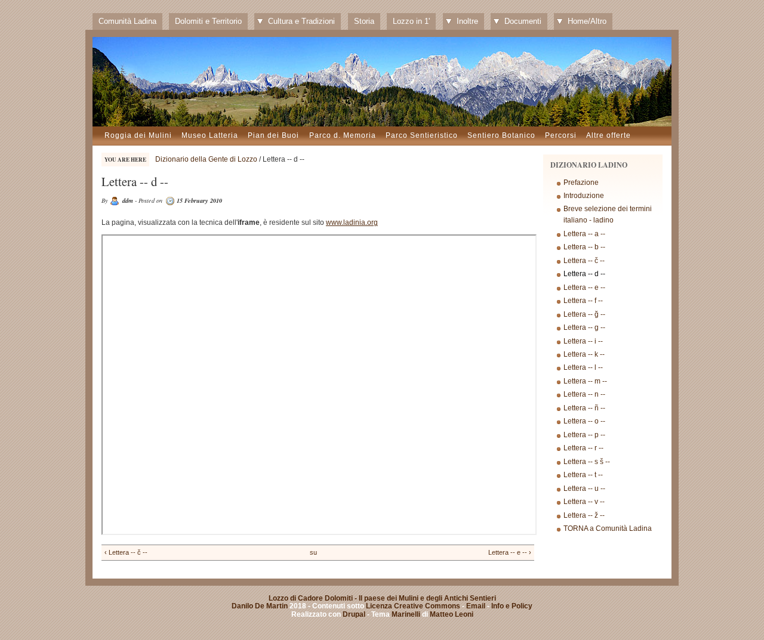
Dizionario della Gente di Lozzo (206, 159)
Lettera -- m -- (585, 381)
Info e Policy (511, 606)
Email (475, 606)
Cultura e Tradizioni (301, 21)
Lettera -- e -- (584, 287)
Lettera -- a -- (584, 234)
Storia (364, 21)
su (313, 552)
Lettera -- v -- (584, 501)
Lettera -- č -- (584, 260)
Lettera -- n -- (584, 394)
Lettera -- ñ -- (584, 408)
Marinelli (406, 614)
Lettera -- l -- (583, 367)
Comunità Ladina (127, 21)
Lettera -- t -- (583, 475)
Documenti (522, 21)
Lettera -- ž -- (584, 515)
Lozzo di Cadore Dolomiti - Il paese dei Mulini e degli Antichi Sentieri (382, 598)
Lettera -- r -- (583, 448)
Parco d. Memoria (342, 135)
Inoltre (467, 21)
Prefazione (581, 182)
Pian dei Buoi (273, 135)
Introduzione (583, 195)
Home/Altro (587, 21)
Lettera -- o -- (584, 421)
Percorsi (561, 135)
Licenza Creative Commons (413, 606)
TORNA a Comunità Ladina (607, 528)
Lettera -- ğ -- (584, 314)
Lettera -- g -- (584, 327)
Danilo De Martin (260, 606)
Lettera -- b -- (584, 247)
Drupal (354, 614)
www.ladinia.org (352, 222)
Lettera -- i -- (583, 341)
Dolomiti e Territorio (208, 21)
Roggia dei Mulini (138, 135)
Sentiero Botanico (501, 135)
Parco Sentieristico (422, 135)
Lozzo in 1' (411, 21)
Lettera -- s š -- (586, 461)
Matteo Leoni (451, 614)
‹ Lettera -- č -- (125, 552)
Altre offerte (608, 135)
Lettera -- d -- (584, 274)
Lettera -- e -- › (509, 552)
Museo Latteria (209, 135)
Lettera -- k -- (584, 354)
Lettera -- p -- (584, 435)
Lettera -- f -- (583, 300)
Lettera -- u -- (584, 488)
